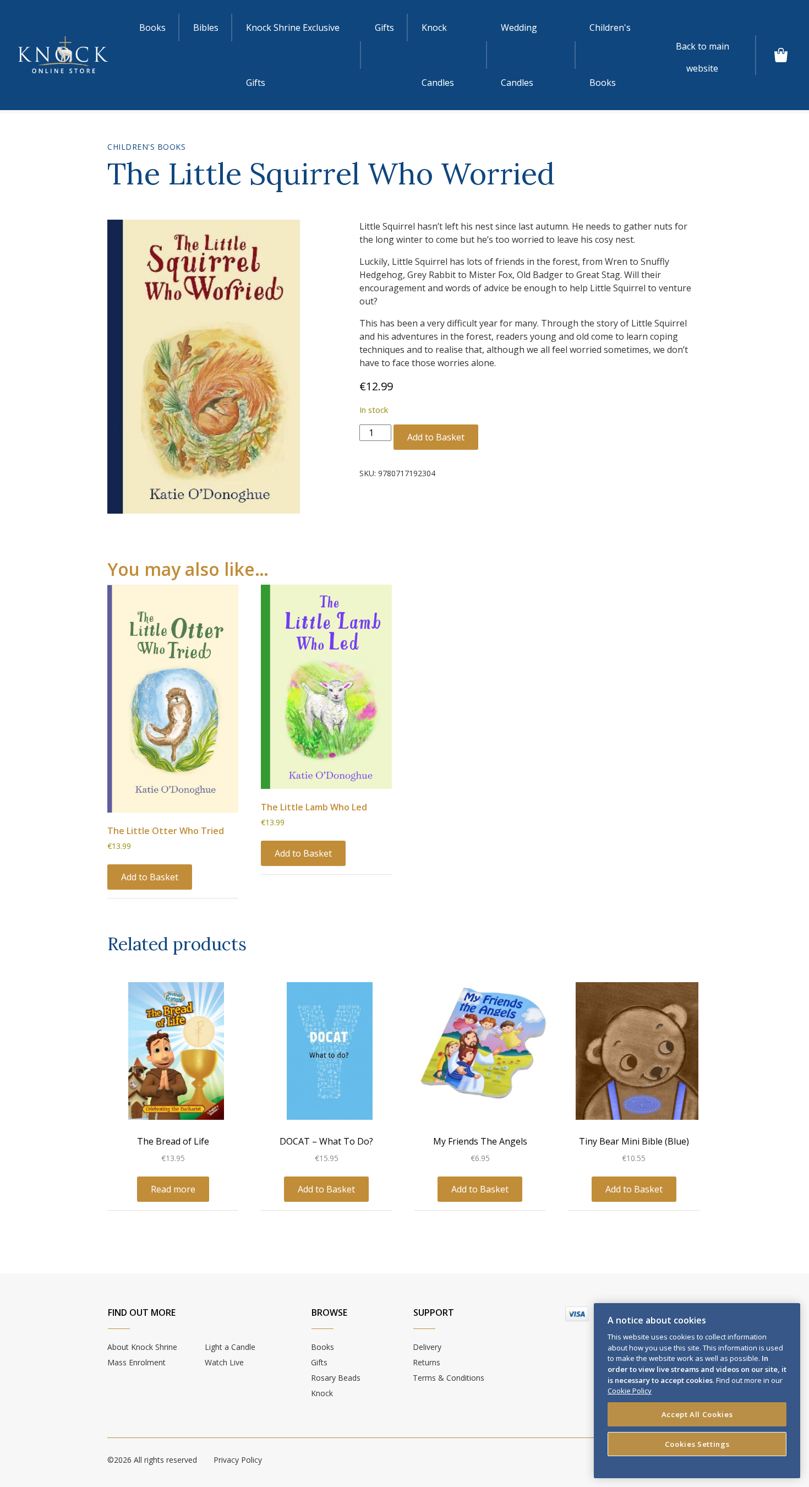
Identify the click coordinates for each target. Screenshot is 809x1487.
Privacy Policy (238, 1460)
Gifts (384, 27)
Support (433, 1312)
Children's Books (610, 55)
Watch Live (224, 1362)
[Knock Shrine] (63, 55)
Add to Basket (435, 437)
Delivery (427, 1347)
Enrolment (136, 1362)
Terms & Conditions (448, 1377)
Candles (438, 55)
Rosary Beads (335, 1377)
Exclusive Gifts (293, 55)
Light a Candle (230, 1347)
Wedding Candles (519, 55)
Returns (426, 1362)
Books (152, 27)
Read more (173, 1189)
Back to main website (702, 48)
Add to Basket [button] (149, 877)
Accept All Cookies (697, 1414)
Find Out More (142, 1312)
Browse (329, 1312)
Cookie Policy (630, 1391)
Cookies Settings (697, 1444)
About (142, 1347)
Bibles (205, 27)
